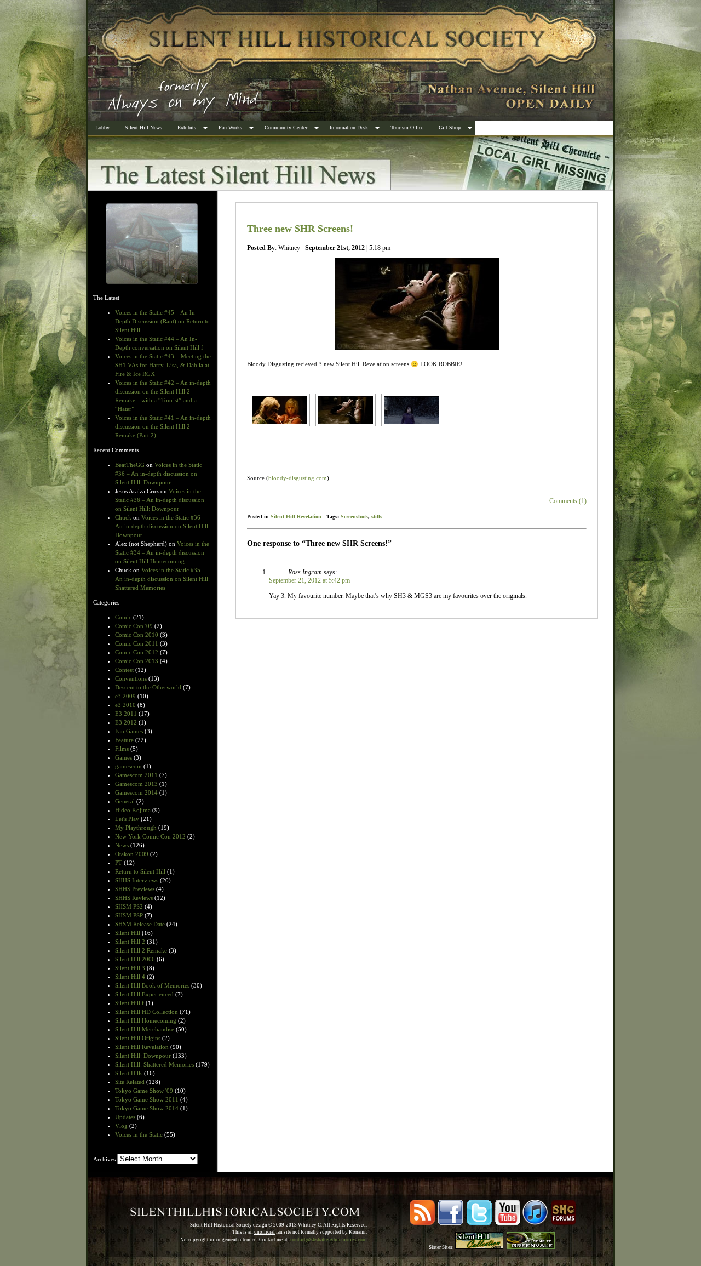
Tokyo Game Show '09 (144, 1090)
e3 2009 (125, 696)
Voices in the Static (139, 1134)
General (125, 801)
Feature (124, 740)
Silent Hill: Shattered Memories (154, 1064)
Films (122, 748)
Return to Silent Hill (140, 871)
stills (376, 517)
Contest (124, 669)
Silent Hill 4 (130, 976)
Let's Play (127, 819)
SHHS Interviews (136, 880)
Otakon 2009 (131, 854)
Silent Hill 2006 (135, 959)
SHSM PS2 (129, 906)
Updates (125, 1117)
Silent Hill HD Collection (146, 1011)
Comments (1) (568, 501)
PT (118, 862)
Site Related (130, 1082)
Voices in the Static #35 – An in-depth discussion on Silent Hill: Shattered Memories (162, 579)
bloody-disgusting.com (297, 478)
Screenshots (354, 517)
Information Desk (349, 127)
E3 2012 (126, 722)
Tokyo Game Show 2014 (147, 1108)
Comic (123, 617)
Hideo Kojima (133, 810)
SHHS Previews (134, 889)
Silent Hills (128, 1073)
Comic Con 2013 (136, 661)
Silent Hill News (143, 127)
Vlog (121, 1125)
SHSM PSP (129, 915)
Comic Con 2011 (136, 643)
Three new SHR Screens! (300, 228)
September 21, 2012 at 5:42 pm (309, 580)
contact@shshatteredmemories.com (328, 1239)
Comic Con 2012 (136, 652)
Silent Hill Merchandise (144, 1029)
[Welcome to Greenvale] (531, 1247)
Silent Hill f (129, 1003)
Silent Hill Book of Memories (152, 985)
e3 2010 (125, 705)
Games (123, 757)
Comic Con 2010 (136, 634)
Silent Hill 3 (130, 968)
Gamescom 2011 (136, 775)
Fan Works (230, 127)
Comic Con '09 (134, 626)
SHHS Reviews (134, 897)
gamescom (128, 766)
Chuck (123, 517)
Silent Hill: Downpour (143, 1055)
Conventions (131, 678)
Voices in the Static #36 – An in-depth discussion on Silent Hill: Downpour (158, 473)
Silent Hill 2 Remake (141, 950)
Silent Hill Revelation (142, 1046)
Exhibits (186, 127)
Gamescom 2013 (136, 783)
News (122, 845)
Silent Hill (127, 932)
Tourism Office (406, 127)
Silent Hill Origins (137, 1038)
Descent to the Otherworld (148, 687)
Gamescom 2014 (136, 792)
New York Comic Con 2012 (150, 836)
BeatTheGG (130, 464)
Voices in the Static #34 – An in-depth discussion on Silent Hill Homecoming (162, 552)
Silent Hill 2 (130, 941)
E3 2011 (126, 713)
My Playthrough (136, 827)
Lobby (102, 127)
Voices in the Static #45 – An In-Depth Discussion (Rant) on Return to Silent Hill (162, 321)
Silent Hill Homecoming (145, 1020)
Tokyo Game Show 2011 (147, 1099)
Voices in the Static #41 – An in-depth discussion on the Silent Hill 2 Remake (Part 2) (163, 426)
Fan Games (129, 731)
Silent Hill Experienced (144, 994)
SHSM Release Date (140, 924)
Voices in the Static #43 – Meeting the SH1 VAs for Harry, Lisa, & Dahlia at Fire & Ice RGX (163, 365)
